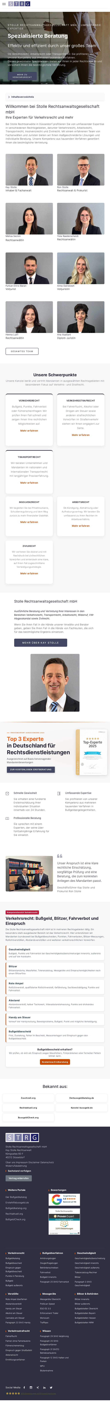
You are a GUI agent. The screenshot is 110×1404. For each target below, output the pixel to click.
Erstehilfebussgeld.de (17, 1202)
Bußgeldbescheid (14, 1263)
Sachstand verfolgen (19, 1170)
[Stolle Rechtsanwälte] (29, 218)
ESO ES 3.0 (45, 1308)
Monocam (44, 1318)
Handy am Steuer (14, 1308)
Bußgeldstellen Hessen (85, 1318)
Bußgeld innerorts (48, 1277)
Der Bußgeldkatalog (16, 1197)
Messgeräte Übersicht (50, 1299)
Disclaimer (34, 1162)
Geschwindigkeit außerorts (87, 1267)
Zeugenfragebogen (49, 1263)
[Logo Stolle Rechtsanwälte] (19, 4)
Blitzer (77, 1277)
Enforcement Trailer (49, 1313)
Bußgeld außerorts (14, 1285)
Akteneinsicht (12, 1355)
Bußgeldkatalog (13, 1258)
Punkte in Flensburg (15, 1276)
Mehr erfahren (29, 430)
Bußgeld (9, 1280)
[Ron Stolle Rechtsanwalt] (80, 170)
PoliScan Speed (47, 1304)
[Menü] (4, 4)
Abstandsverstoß (13, 1304)
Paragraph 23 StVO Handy (18, 1322)
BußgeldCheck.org (15, 1219)
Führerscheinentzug (15, 1345)
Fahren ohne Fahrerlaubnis (18, 1341)
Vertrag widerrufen (19, 1178)
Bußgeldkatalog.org (16, 1208)
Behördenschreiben (49, 1267)
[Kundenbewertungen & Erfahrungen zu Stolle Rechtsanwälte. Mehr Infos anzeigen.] (64, 1221)
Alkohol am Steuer (14, 1313)
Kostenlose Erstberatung (55, 1062)
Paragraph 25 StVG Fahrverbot (54, 1281)
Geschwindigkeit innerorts (87, 1263)
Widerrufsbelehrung (16, 1165)
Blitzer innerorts (82, 1299)
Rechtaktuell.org (14, 1213)
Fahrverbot (45, 1272)
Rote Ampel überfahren (16, 1299)
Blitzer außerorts (82, 1304)
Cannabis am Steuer (15, 1318)
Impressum (22, 1162)
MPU (42, 1366)
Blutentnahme (46, 1370)
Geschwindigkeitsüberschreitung (90, 1258)
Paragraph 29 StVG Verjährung (54, 1336)
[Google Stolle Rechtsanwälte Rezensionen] (64, 1200)
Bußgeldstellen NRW (84, 1322)
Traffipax (44, 1322)
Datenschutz (47, 1162)
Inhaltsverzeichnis (22, 96)
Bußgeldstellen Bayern (85, 1313)
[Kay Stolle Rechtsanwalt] (29, 170)
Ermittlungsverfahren (15, 1359)
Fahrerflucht (11, 1336)
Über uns (10, 1162)
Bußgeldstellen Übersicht (86, 1308)
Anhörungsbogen (48, 1258)
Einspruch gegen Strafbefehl (19, 1350)
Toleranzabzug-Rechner (86, 1272)
